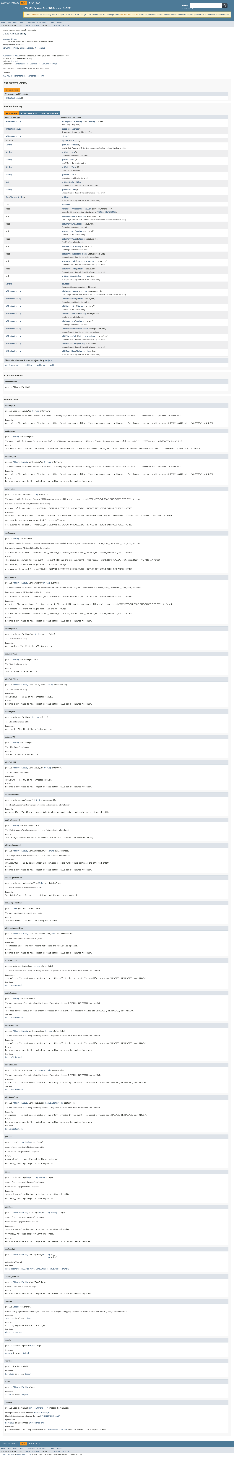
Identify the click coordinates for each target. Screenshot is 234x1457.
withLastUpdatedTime (72, 329)
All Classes (56, 22)
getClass (9, 365)
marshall (66, 209)
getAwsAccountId (70, 145)
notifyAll (30, 365)
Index (31, 3)
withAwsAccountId (70, 291)
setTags (65, 276)
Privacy (3, 1454)
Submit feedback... (188, 9)
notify (19, 365)
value (17, 56)
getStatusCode (69, 190)
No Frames (41, 22)
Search (185, 6)
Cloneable (40, 48)
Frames (31, 22)
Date (8, 182)
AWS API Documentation (14, 76)
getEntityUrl (68, 160)
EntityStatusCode (85, 261)
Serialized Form (36, 76)
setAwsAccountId (70, 216)
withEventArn (68, 321)
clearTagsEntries (70, 129)
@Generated (8, 56)
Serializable (26, 48)
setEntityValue (69, 239)
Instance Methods (29, 113)
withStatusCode (69, 336)
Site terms (11, 1454)
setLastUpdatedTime (71, 254)
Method (35, 26)
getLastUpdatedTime (71, 182)
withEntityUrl (69, 306)
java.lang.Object (10, 39)
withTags (66, 351)
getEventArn (68, 175)
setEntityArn (68, 224)
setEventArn (68, 246)
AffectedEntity (13, 98)
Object (14, 61)
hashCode (66, 205)
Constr (27, 26)
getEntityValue (69, 167)
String (79, 121)
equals (65, 140)
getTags (65, 197)
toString (66, 284)
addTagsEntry (68, 121)
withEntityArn (69, 299)
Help (37, 3)
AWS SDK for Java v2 (128, 14)
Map (7, 197)
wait (39, 365)
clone (64, 136)
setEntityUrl (68, 231)
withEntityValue (70, 314)
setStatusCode (69, 261)
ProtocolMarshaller (81, 209)
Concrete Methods (49, 113)
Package (15, 3)
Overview (5, 3)
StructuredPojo (10, 48)
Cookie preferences (23, 1454)
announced (34, 14)
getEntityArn (68, 152)
